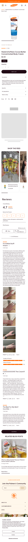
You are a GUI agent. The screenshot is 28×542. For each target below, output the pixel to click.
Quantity (3, 64)
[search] (5, 5)
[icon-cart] (21, 5)
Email (5, 488)
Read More (4, 471)
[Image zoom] (14, 27)
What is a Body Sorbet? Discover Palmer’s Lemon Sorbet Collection (13, 460)
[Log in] (25, 5)
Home (2, 9)
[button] (14, 71)
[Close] (26, 516)
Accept (13, 531)
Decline (13, 534)
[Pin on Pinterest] (12, 99)
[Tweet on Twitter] (9, 99)
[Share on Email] (15, 99)
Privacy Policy (5, 527)
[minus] (3, 67)
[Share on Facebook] (5, 99)
